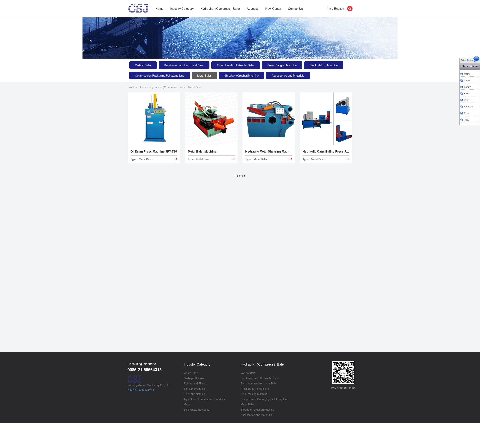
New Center (273, 8)
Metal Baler (204, 75)
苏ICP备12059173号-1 (141, 389)
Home (159, 8)
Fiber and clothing (194, 394)
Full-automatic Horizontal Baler (235, 65)
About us (253, 8)
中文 (329, 8)
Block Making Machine (324, 65)
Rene (467, 113)
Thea (466, 119)
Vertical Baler (143, 65)
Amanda (468, 106)
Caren (467, 80)
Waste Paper (191, 373)
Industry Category (197, 364)
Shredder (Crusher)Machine (241, 75)
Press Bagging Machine (282, 65)
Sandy (467, 87)
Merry (467, 74)
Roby (467, 100)
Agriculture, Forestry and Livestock (204, 399)
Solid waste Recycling (196, 409)
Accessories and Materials (288, 75)
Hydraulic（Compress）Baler (220, 8)
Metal (187, 404)
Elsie (466, 93)
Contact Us (295, 8)
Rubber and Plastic (195, 383)
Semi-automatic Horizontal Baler (184, 65)
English (339, 8)
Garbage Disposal (194, 378)
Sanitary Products (194, 388)
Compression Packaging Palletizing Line (159, 75)
